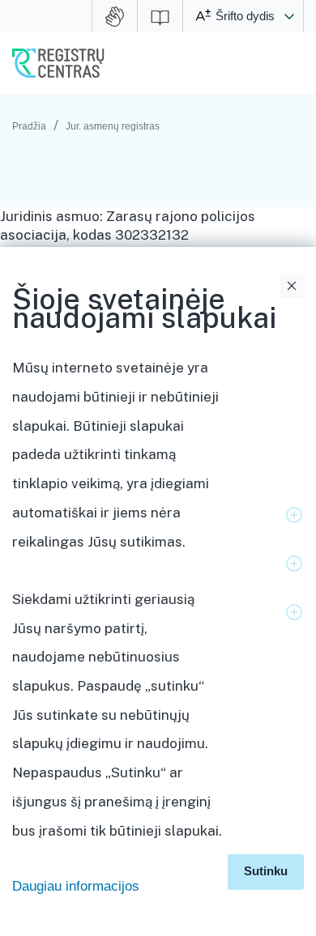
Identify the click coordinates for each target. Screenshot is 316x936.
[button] (289, 16)
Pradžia (29, 126)
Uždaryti (292, 286)
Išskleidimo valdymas (294, 515)
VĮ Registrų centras (58, 63)
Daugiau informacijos (75, 886)
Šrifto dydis (245, 16)
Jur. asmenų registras (113, 126)
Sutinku (266, 871)
